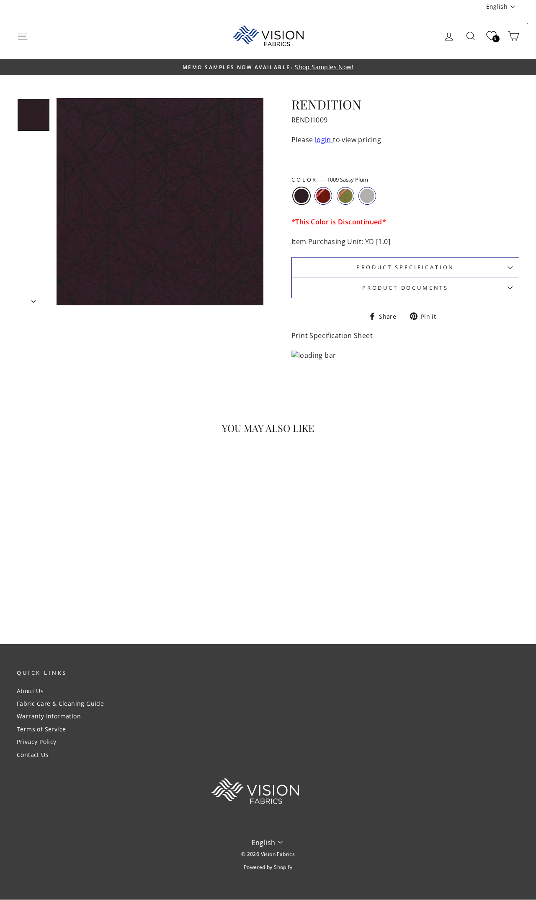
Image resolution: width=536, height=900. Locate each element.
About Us (30, 691)
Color (329, 179)
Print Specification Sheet (332, 335)
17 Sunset (323, 195)
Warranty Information (49, 716)
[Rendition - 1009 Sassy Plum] (71, 594)
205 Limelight (345, 195)
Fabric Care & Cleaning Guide (60, 704)
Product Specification (405, 267)
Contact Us (33, 755)
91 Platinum (367, 195)
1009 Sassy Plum (301, 195)
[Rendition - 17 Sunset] (82, 594)
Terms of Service (41, 729)
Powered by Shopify (268, 867)
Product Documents (405, 287)
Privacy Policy (37, 742)
